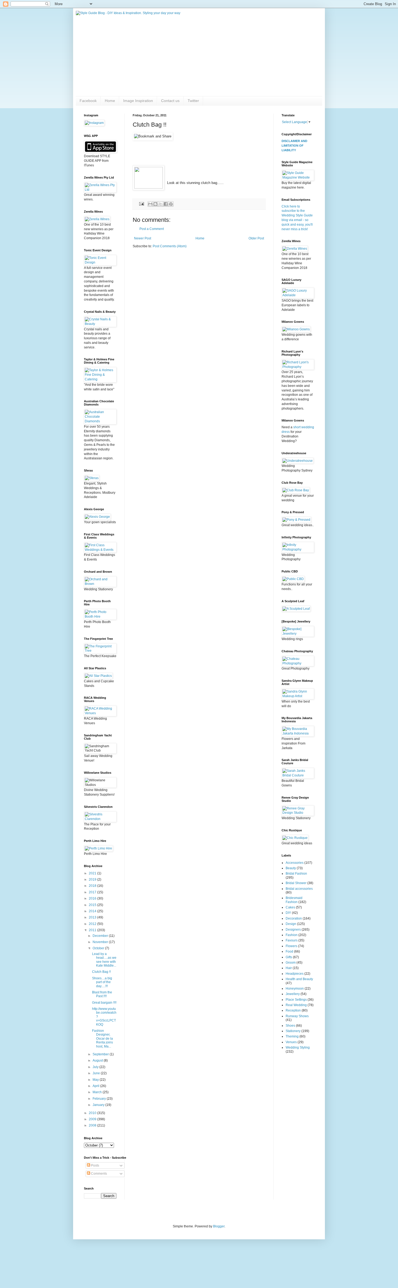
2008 (93, 1125)
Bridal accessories (299, 889)
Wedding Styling (298, 1047)
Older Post (256, 238)
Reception (293, 1010)
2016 (93, 898)
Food (289, 951)
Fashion (292, 935)
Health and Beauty (299, 979)
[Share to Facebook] (165, 204)
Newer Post (142, 238)
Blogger (218, 1226)
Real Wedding (296, 1005)
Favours (292, 940)
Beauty (291, 868)
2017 (93, 892)
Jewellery (293, 994)
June (97, 1073)
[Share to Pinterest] (171, 204)
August (98, 1060)
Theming (292, 1036)
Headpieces (295, 974)
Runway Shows (297, 1016)
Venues (291, 1042)
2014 (93, 911)
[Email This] (150, 204)
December (101, 936)
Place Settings (296, 1000)
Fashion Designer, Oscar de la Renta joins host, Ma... (102, 1038)
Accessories (295, 863)
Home (110, 100)
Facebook (88, 100)
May (96, 1080)
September (101, 1054)
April (96, 1086)
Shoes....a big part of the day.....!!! (102, 982)
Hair (289, 968)
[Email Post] (141, 203)
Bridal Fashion (296, 873)
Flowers (291, 946)
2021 (93, 873)
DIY (288, 913)
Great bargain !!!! (104, 1002)
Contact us (170, 100)
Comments (98, 1173)
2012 (93, 924)
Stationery (293, 1031)
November (101, 942)
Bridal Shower (296, 883)
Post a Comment (151, 229)
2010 (93, 1113)
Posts (94, 1165)
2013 (93, 917)
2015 (93, 905)
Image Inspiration (138, 100)
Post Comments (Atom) (170, 246)
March (98, 1092)
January (99, 1105)
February (100, 1099)
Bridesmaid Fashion (294, 900)
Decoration (294, 918)
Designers (293, 929)
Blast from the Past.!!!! (102, 994)
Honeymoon (295, 988)
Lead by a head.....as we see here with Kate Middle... (104, 959)
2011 (93, 930)
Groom (291, 962)
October (99, 948)
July (96, 1067)
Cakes (290, 907)
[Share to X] (160, 204)
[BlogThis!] (155, 204)
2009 (93, 1119)
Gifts (289, 957)
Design (291, 924)
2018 (93, 886)
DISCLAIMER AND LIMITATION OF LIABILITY (294, 145)
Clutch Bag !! (101, 972)
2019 (93, 879)
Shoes (290, 1025)
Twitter (193, 100)
